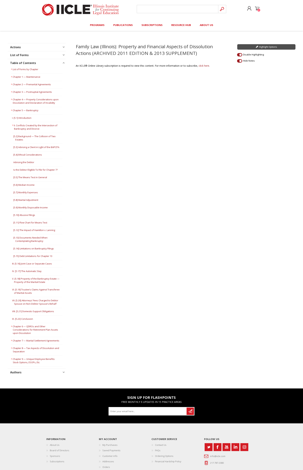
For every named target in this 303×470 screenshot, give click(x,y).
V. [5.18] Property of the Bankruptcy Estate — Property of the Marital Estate (35, 280)
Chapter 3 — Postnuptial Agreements (32, 91)
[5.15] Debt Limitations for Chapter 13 (32, 256)
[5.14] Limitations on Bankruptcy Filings (33, 248)
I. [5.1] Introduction (21, 117)
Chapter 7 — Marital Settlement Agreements (36, 340)
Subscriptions (57, 461)
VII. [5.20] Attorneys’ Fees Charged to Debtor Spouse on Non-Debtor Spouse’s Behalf (35, 302)
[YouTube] (226, 447)
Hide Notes (249, 60)
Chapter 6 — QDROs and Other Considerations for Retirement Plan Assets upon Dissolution (35, 330)
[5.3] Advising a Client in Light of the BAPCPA (36, 147)
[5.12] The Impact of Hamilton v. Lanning (34, 230)
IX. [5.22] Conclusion (22, 318)
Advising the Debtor (23, 162)
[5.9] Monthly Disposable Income (30, 207)
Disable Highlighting (253, 54)
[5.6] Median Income (24, 184)
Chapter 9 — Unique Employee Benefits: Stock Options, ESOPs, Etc (34, 360)
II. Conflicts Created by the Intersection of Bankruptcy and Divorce (35, 127)
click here (204, 65)
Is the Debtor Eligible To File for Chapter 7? (35, 169)
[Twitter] (209, 447)
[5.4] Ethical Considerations (27, 154)
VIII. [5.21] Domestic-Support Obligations (33, 311)
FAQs (157, 450)
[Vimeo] (235, 447)
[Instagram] (244, 447)
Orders (106, 467)
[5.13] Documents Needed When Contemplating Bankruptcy (30, 239)
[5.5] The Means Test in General (30, 177)
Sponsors (55, 456)
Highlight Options (268, 46)
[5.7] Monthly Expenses (25, 192)
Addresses (108, 461)
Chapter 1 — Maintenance (26, 76)
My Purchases (109, 444)
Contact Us (160, 444)
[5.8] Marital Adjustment (25, 200)
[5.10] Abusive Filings (24, 215)
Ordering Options (164, 456)
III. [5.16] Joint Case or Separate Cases (32, 263)
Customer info (109, 456)
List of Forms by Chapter (25, 69)
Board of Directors (59, 450)
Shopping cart (257, 8)
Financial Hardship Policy (168, 461)
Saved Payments (111, 450)
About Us (54, 444)
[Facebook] (217, 447)
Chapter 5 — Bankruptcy (25, 110)
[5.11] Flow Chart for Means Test (30, 222)
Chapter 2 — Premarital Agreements (32, 84)
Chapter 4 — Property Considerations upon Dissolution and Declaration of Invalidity (36, 101)
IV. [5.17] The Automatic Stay (27, 271)
